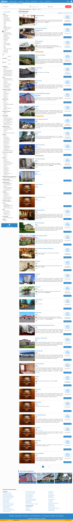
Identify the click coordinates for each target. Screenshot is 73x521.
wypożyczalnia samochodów (9, 132)
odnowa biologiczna (7, 32)
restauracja (6, 51)
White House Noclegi (40, 144)
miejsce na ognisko (8, 108)
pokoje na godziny (7, 127)
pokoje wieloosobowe (8, 75)
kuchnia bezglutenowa (8, 119)
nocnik (5, 165)
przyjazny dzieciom (8, 173)
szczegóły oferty (67, 24)
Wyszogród (37, 31)
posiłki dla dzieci (7, 123)
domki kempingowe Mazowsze (8, 496)
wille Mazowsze (28, 501)
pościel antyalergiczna (8, 180)
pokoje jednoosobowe (8, 72)
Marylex (37, 376)
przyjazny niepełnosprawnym (9, 177)
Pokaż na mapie (9, 226)
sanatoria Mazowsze (29, 495)
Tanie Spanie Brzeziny (40, 158)
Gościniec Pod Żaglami (40, 55)
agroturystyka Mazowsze (7, 492)
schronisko (6, 40)
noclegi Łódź (50, 500)
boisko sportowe (7, 139)
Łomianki (36, 44)
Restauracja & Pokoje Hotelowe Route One (44, 325)
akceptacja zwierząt (8, 78)
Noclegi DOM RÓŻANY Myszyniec (42, 93)
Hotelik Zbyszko (38, 67)
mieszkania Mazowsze (7, 506)
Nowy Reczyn (37, 315)
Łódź (36, 417)
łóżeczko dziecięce (7, 164)
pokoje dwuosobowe (8, 71)
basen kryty (6, 137)
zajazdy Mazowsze (28, 502)
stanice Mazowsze (28, 497)
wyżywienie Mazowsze (7, 498)
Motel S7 (37, 106)
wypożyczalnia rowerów (8, 150)
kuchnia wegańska (8, 120)
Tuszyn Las (37, 134)
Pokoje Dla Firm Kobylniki (41, 28)
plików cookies (16, 520)
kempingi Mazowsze (6, 502)
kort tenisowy (7, 143)
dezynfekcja (6, 204)
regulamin (25, 515)
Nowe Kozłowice (38, 200)
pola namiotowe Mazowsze (30, 492)
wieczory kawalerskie (8, 187)
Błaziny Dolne (37, 353)
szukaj (69, 6)
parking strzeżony (7, 83)
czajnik (5, 100)
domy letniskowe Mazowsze (8, 495)
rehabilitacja (6, 86)
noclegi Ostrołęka (51, 506)
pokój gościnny (6, 36)
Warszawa (37, 212)
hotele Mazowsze (6, 501)
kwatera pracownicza (7, 27)
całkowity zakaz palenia (8, 79)
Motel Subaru (38, 402)
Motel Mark (37, 261)
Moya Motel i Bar (39, 351)
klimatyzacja (6, 93)
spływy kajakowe (7, 146)
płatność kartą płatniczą (9, 217)
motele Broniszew (51, 495)
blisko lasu (6, 194)
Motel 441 (37, 171)
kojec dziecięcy (7, 161)
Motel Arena (38, 440)
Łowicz (36, 18)
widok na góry (7, 210)
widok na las (6, 213)
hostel (5, 23)
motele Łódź (27, 508)
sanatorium (6, 39)
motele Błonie (50, 492)
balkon (5, 92)
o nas (42, 515)
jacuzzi (5, 153)
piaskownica (6, 168)
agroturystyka (6, 15)
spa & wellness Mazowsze (7, 508)
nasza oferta (46, 515)
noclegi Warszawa (51, 499)
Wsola (36, 392)
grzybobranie (7, 141)
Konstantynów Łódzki (39, 430)
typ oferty (4, 14)
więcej (36, 23)
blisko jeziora (7, 193)
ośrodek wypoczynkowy (8, 34)
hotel (5, 24)
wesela (5, 186)
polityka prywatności (35, 515)
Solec (36, 276)
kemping (5, 26)
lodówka (6, 106)
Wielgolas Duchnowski (39, 289)
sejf (5, 131)
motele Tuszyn (50, 496)
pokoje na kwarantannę (8, 207)
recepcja (6, 130)
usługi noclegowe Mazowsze (30, 500)
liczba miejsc (4, 58)
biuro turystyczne (7, 18)
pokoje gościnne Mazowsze (30, 491)
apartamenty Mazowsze (7, 494)
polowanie (6, 145)
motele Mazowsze (6, 507)
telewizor (6, 96)
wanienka (6, 174)
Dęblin (36, 83)
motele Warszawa (28, 506)
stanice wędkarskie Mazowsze (30, 499)
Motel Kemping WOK (39, 210)
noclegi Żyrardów (51, 505)
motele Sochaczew (28, 510)
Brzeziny (36, 161)
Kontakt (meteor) (18, 515)
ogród (5, 109)
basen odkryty (7, 138)
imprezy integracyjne (8, 183)
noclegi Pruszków (51, 509)
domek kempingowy (7, 20)
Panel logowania (60, 515)
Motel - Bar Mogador (39, 223)
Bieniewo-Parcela (38, 174)
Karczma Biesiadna (39, 453)
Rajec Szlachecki (38, 147)
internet (6, 81)
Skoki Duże (37, 57)
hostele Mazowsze (6, 500)
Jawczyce (36, 366)
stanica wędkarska (7, 43)
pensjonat (5, 35)
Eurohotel (37, 274)
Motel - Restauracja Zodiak (41, 235)
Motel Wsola (38, 389)
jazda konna (6, 142)
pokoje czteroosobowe (8, 70)
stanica (5, 42)
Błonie (36, 443)
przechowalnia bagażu (8, 128)
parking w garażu (7, 85)
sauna (5, 154)
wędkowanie (6, 149)
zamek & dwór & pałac (8, 48)
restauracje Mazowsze (29, 494)
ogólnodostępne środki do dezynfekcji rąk (8, 206)
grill (5, 101)
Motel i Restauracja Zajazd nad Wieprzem (44, 248)
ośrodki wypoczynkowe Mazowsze (9, 509)
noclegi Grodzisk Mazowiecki (53, 503)
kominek (6, 102)
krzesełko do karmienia (8, 162)
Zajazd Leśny (38, 132)
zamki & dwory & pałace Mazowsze (31, 503)
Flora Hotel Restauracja (40, 415)
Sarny (36, 251)
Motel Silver (38, 427)
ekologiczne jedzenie (8, 118)
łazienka (6, 94)
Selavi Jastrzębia (38, 184)
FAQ (29, 515)
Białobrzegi (37, 238)
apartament (6, 16)
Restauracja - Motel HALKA (41, 338)
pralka (5, 112)
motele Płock (27, 509)
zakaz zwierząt (7, 87)
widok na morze (7, 214)
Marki (36, 264)
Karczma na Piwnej (39, 363)
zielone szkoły (7, 190)
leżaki (5, 105)
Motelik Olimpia (38, 299)
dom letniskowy (6, 19)
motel (5, 31)
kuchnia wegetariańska (8, 122)
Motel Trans (37, 287)
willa (4, 46)
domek (5, 22)
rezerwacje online (7, 11)
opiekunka (6, 166)
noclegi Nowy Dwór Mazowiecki (53, 508)
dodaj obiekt (52, 515)
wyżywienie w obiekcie (8, 124)
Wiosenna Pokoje (39, 41)
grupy (5, 220)
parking (6, 82)
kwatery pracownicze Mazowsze (8, 503)
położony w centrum (8, 198)
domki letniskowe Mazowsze (8, 497)
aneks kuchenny (7, 90)
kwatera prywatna (7, 28)
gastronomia (6, 50)
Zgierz (36, 328)
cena (3, 54)
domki (5, 68)
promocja (4, 62)
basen (5, 135)
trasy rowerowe (7, 147)
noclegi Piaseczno (51, 510)
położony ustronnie (8, 197)
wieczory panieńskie (8, 188)
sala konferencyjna (8, 184)
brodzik (6, 160)
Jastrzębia (37, 187)
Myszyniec (37, 96)
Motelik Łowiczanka (39, 15)
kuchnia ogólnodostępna (9, 104)
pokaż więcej (4, 52)
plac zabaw (6, 169)
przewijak (6, 172)
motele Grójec (50, 494)
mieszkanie (6, 30)
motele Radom (50, 491)
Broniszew (37, 109)
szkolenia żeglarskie (8, 201)
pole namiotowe (6, 38)
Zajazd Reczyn (38, 312)
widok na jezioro (7, 212)
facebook (12, 515)
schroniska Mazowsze (29, 496)
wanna (5, 113)
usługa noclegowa (7, 44)
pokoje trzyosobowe (8, 74)
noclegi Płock (50, 501)
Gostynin (36, 70)
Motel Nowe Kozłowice (40, 197)
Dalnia (36, 456)
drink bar (6, 116)
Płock (36, 302)
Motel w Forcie (38, 80)
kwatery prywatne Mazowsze (8, 505)
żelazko (6, 97)
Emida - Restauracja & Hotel (41, 119)
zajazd (5, 47)
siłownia (6, 156)
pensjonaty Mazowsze (7, 511)
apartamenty (7, 67)
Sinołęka (36, 122)
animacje (6, 158)
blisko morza (7, 195)
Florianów (37, 225)
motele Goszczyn (51, 497)
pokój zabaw (6, 170)
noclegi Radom (51, 504)
